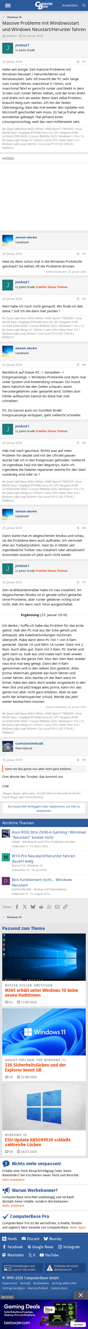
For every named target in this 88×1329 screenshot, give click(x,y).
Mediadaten (41, 1283)
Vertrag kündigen (13, 1288)
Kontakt (25, 1283)
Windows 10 (34, 865)
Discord (33, 1239)
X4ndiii (16, 842)
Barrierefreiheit (38, 1288)
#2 (84, 254)
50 (10, 1152)
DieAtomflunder (22, 889)
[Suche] (84, 5)
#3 (84, 299)
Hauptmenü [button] (8, 5)
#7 (84, 582)
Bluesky (55, 1239)
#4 (84, 365)
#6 (84, 528)
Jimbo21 (11, 36)
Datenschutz (59, 1288)
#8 (84, 760)
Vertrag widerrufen (64, 1283)
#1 (84, 62)
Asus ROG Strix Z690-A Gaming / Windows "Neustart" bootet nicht (49, 834)
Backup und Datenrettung (50, 889)
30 (10, 1077)
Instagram (71, 1247)
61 (10, 1002)
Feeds (12, 1239)
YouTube (52, 1255)
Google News (42, 1247)
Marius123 (18, 865)
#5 (84, 443)
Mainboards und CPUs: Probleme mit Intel (48, 842)
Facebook (15, 1247)
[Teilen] (78, 61)
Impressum (9, 1283)
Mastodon (15, 1255)
